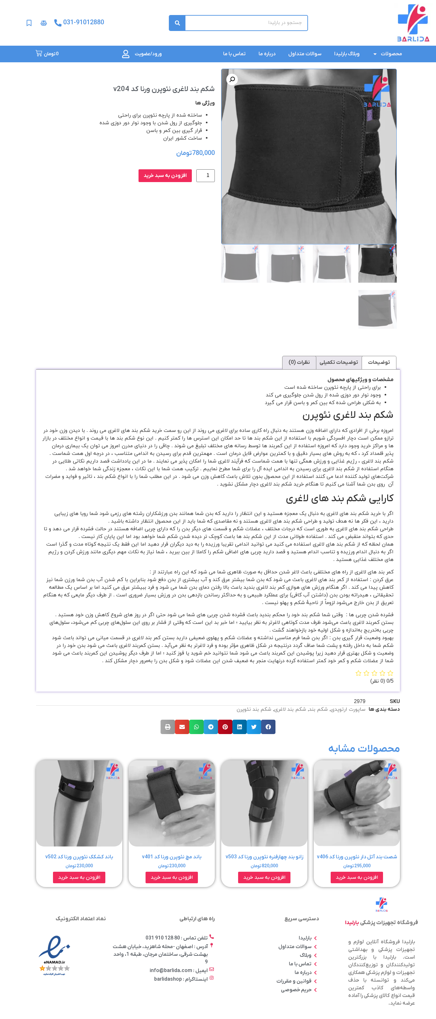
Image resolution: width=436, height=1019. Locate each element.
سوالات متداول (304, 54)
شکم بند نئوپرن (254, 709)
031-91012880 (83, 23)
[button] (268, 727)
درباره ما (267, 54)
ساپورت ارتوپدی (348, 709)
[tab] (379, 363)
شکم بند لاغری (290, 709)
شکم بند (318, 709)
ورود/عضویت (148, 54)
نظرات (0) (299, 362)
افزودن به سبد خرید (165, 175)
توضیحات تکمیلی (338, 362)
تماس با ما (234, 54)
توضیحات (379, 362)
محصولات (391, 54)
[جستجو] (177, 23)
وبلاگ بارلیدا (347, 54)
